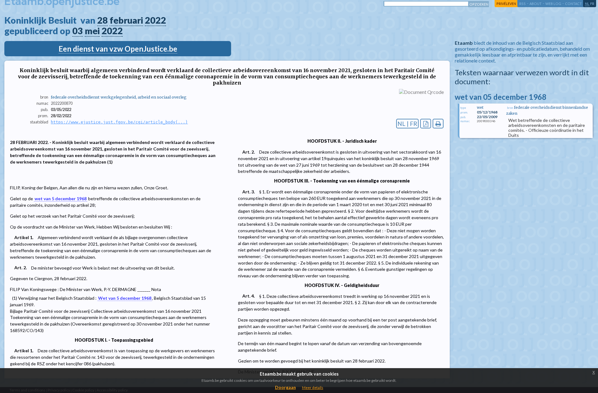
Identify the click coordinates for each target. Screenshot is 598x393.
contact (573, 4)
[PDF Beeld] (425, 123)
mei (92, 30)
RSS (522, 4)
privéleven (506, 4)
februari (126, 20)
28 (102, 20)
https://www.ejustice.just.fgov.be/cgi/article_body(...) (119, 122)
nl (587, 4)
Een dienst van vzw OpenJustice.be (118, 48)
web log (553, 4)
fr (592, 4)
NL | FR (407, 123)
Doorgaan (285, 387)
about (535, 4)
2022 (155, 20)
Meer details (312, 387)
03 (77, 30)
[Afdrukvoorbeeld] (438, 123)
